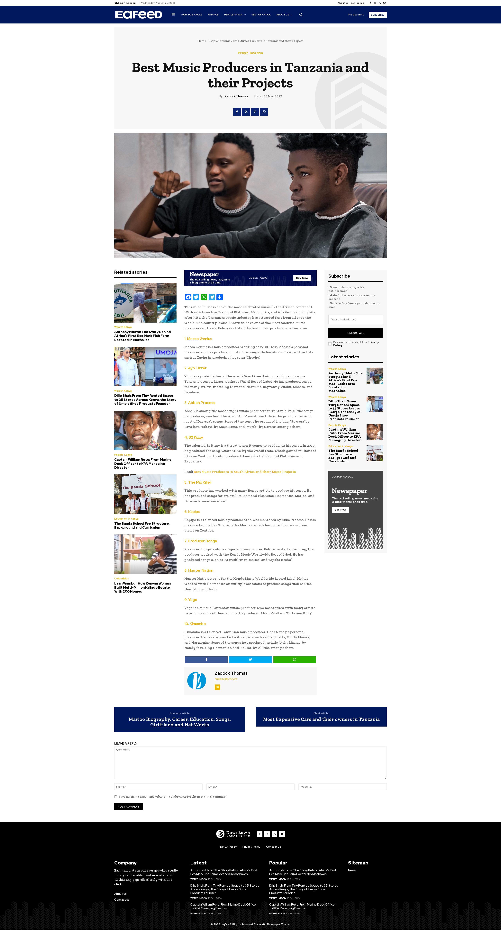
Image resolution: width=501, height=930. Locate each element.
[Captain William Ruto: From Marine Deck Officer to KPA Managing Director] (145, 431)
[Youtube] (384, 3)
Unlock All (355, 333)
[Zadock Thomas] (199, 680)
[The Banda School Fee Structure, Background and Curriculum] (145, 494)
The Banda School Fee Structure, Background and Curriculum (141, 525)
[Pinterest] (255, 112)
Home (202, 41)
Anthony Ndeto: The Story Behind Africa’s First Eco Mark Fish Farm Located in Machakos (142, 336)
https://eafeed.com (226, 679)
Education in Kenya (126, 518)
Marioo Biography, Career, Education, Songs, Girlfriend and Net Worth (180, 722)
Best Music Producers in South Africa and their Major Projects (245, 471)
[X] (379, 3)
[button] (301, 14)
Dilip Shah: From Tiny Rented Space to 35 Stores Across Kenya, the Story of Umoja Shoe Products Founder (145, 399)
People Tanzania (219, 41)
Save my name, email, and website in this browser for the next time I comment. (173, 796)
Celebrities (121, 578)
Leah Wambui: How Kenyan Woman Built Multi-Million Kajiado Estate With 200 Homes (142, 587)
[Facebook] (370, 3)
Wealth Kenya (123, 327)
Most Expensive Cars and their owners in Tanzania (321, 719)
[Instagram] (375, 3)
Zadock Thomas (236, 96)
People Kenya (123, 454)
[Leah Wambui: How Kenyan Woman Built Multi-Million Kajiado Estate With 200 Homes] (145, 554)
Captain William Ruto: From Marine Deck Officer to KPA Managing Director (142, 463)
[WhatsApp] (264, 112)
